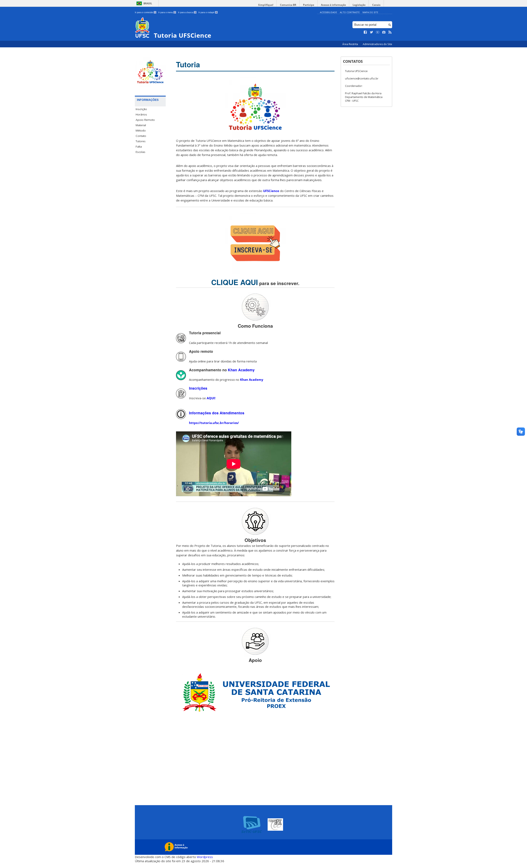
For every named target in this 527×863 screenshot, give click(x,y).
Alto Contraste (350, 12)
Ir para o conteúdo (145, 12)
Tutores (141, 141)
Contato (141, 136)
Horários (141, 114)
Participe (308, 5)
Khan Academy (241, 369)
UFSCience (271, 191)
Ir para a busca (187, 12)
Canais (376, 5)
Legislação (359, 5)
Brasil (147, 3)
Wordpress (205, 857)
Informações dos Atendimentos (216, 412)
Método (141, 130)
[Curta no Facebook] (365, 32)
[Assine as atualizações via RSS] (390, 32)
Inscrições (198, 388)
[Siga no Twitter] (371, 32)
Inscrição (141, 109)
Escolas (140, 152)
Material (141, 125)
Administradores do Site (377, 44)
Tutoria (188, 64)
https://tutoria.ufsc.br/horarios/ (214, 423)
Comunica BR (288, 5)
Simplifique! (265, 5)
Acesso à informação (333, 5)
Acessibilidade (328, 12)
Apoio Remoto (145, 120)
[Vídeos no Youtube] (377, 32)
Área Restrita (350, 44)
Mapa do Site (370, 12)
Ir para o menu (166, 12)
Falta (139, 146)
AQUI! (211, 398)
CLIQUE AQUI (234, 282)
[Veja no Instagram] (384, 32)
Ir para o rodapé (207, 12)
